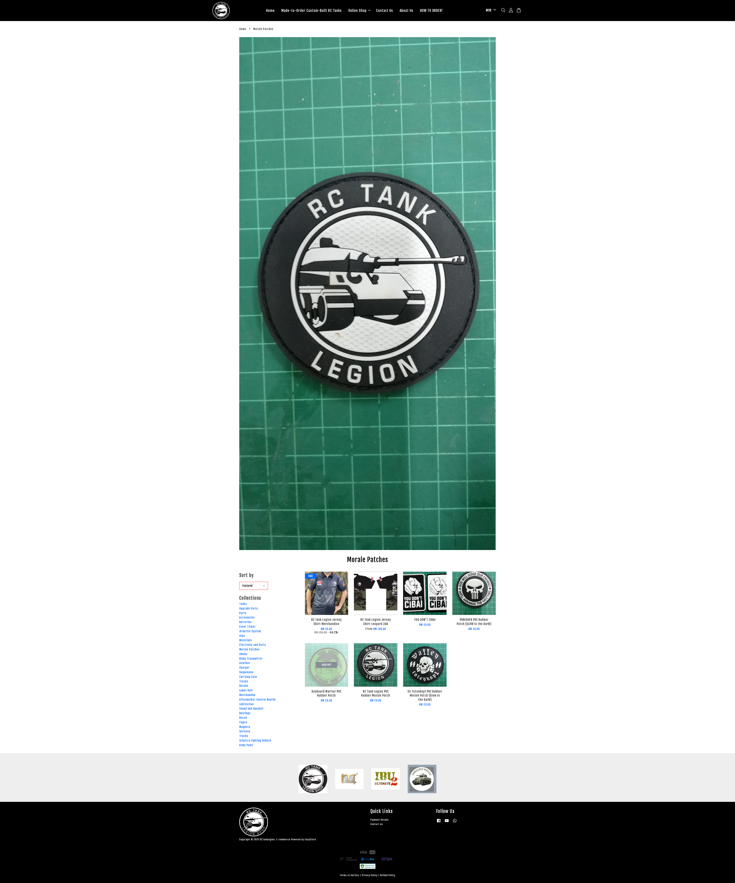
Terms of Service (349, 875)
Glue (242, 635)
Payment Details (379, 819)
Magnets (244, 727)
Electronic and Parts (252, 644)
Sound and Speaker (251, 708)
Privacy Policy (369, 875)
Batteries (245, 622)
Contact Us (384, 10)
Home (270, 10)
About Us (406, 10)
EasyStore (310, 839)
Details (243, 685)
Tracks (243, 681)
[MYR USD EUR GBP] (490, 10)
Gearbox (244, 663)
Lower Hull (246, 690)
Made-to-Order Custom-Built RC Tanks (311, 10)
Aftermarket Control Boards (257, 699)
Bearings (244, 713)
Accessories (247, 617)
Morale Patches (249, 649)
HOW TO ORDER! (431, 10)
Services (244, 731)
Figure (243, 722)
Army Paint (246, 745)
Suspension (246, 672)
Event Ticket (247, 626)
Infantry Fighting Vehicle (255, 740)
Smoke (243, 654)
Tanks (243, 604)
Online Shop (357, 10)
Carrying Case (248, 676)
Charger (244, 667)
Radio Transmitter (251, 658)
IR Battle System (250, 631)
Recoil (243, 717)
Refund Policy (387, 875)
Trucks (243, 736)
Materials (245, 640)
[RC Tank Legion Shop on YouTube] (446, 822)
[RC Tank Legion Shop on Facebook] (438, 822)
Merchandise (247, 695)
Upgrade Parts (248, 608)
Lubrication (246, 704)
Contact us (376, 824)
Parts (242, 613)
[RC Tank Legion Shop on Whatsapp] (454, 822)
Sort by (246, 575)
